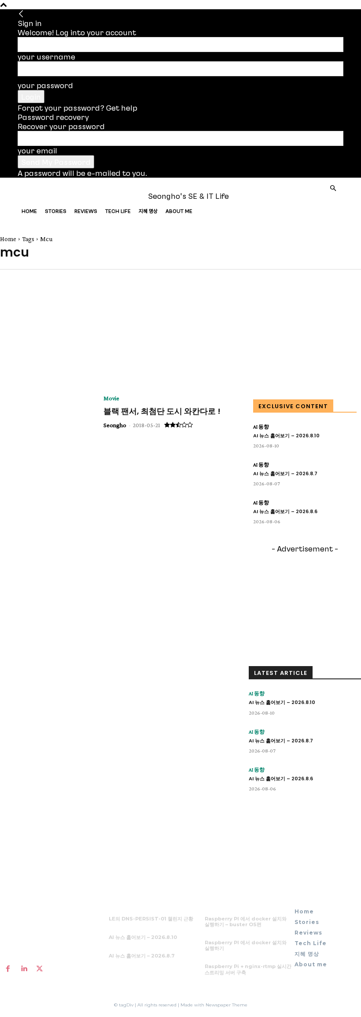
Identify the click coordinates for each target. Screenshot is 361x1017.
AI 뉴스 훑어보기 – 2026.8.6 (285, 511)
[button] (332, 188)
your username (46, 56)
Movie (111, 398)
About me (179, 211)
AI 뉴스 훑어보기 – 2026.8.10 (286, 435)
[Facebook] (7, 968)
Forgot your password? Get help (77, 107)
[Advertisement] (44, 327)
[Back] (21, 13)
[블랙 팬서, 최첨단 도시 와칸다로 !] (47, 428)
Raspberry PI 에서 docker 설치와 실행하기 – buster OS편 (246, 922)
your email (37, 150)
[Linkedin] (23, 968)
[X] (39, 968)
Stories (55, 211)
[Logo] (50, 195)
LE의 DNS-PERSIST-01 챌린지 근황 (151, 919)
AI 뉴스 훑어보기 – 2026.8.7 (285, 473)
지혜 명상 (148, 211)
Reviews (85, 211)
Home (29, 211)
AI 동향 (261, 426)
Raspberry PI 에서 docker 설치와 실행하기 (246, 945)
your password (45, 85)
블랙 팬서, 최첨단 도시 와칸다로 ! (162, 411)
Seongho (114, 424)
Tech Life (118, 211)
